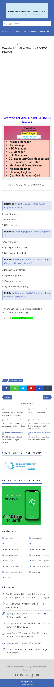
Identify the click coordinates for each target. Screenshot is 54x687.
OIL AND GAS (30, 31)
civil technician (11, 544)
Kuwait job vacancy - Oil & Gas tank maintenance (12, 413)
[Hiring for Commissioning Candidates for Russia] (40, 433)
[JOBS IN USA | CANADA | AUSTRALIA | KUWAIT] (27, 10)
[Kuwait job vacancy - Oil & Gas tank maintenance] (14, 409)
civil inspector (10, 538)
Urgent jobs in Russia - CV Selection (24, 643)
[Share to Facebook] (6, 388)
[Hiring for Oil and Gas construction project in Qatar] (14, 420)
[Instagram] (32, 675)
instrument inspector (40, 555)
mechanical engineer (40, 561)
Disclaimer (18, 667)
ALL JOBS (16, 31)
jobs (5, 380)
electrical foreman (12, 549)
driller (34, 544)
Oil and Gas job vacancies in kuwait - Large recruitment (27, 651)
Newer (8, 397)
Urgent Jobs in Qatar (36, 412)
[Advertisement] (27, 85)
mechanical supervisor (41, 566)
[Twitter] (21, 675)
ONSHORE (44, 31)
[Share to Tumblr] (48, 388)
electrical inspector (39, 549)
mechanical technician (14, 572)
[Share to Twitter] (23, 388)
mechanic (9, 561)
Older (46, 397)
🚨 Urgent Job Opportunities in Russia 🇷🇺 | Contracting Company (26, 615)
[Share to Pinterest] (31, 388)
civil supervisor (38, 538)
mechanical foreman (13, 566)
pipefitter (8, 578)
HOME (5, 31)
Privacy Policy (31, 667)
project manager (16, 380)
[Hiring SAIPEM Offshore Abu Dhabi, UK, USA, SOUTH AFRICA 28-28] (40, 420)
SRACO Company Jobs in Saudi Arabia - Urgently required (12, 440)
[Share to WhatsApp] (14, 388)
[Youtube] (38, 675)
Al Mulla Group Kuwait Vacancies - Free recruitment (25, 606)
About (9, 667)
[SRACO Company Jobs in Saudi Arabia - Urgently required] (14, 433)
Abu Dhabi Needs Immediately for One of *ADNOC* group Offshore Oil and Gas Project (27, 596)
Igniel (31, 685)
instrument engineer (13, 555)
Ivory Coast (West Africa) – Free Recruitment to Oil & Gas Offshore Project (28, 635)
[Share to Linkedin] (39, 388)
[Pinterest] (27, 675)
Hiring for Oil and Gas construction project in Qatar (13, 424)
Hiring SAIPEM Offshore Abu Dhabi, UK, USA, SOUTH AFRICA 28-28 (39, 426)
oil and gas (36, 572)
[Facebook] (16, 675)
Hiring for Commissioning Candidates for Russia (38, 438)
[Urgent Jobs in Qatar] (40, 409)
